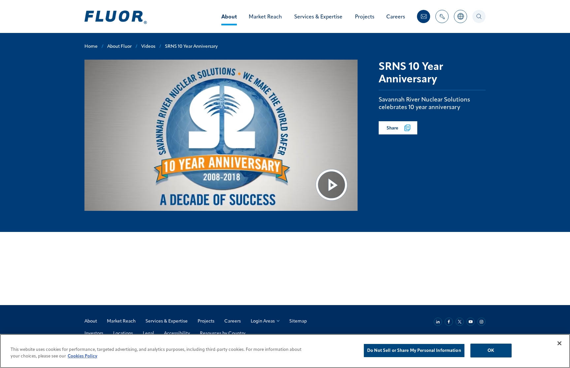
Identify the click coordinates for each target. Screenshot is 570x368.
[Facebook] (449, 322)
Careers (232, 321)
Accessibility (177, 333)
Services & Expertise (166, 321)
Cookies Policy (82, 355)
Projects (206, 321)
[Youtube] (470, 322)
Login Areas (263, 321)
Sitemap (298, 321)
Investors (93, 333)
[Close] (559, 343)
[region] (285, 351)
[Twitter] (460, 322)
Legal (148, 333)
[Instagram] (481, 322)
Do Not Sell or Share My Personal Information (414, 350)
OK (491, 350)
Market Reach (121, 321)
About (90, 321)
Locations (123, 333)
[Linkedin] (438, 322)
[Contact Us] (423, 16)
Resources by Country (222, 333)
